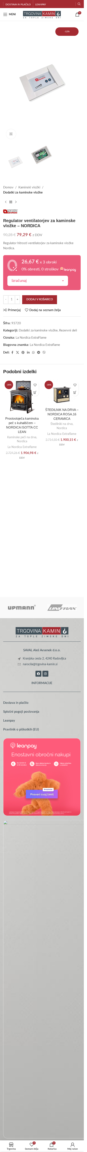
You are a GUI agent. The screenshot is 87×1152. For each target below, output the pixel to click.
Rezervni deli (68, 330)
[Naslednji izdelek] (15, 202)
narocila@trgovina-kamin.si (40, 664)
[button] (35, 392)
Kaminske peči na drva (21, 437)
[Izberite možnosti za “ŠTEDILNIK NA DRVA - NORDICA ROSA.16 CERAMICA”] (75, 392)
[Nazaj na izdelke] (10, 202)
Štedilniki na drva (61, 424)
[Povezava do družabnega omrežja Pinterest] (23, 353)
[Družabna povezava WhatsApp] (33, 353)
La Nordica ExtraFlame (31, 337)
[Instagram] (45, 674)
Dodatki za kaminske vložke (23, 192)
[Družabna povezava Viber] (44, 353)
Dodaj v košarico (39, 299)
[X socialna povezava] (17, 353)
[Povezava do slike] (42, 631)
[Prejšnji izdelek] (5, 202)
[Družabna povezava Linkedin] (28, 353)
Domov (8, 187)
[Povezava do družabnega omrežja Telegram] (38, 353)
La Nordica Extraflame (45, 344)
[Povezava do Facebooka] (12, 353)
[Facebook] (38, 674)
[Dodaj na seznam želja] (35, 385)
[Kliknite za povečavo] (11, 134)
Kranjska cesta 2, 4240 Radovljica (44, 658)
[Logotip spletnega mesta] (42, 14)
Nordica (22, 441)
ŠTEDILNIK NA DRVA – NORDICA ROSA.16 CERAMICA (61, 414)
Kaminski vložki (29, 187)
